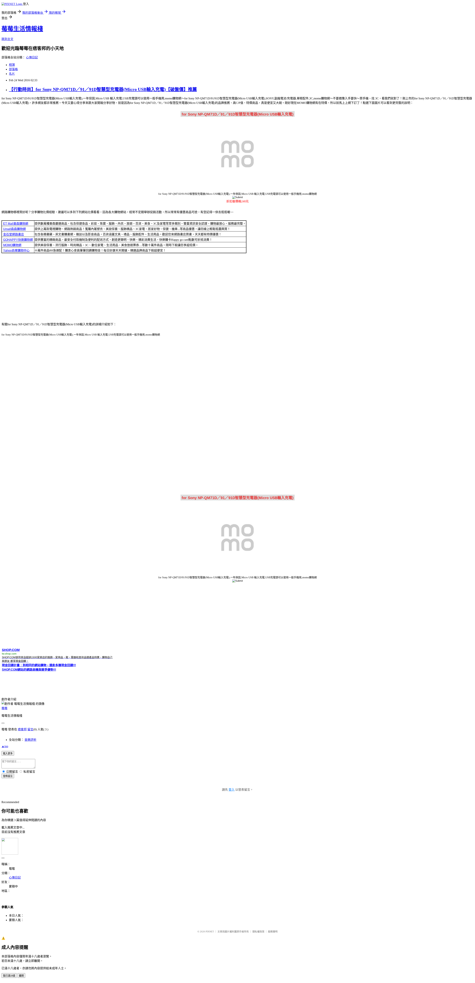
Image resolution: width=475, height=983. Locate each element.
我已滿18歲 (9, 975)
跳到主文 (7, 39)
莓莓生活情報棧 (22, 28)
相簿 (12, 64)
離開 (21, 975)
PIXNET (210, 931)
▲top (4, 746)
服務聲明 (273, 931)
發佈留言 (8, 776)
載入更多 (8, 753)
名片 (12, 73)
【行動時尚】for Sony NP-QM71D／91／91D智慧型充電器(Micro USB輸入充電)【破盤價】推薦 (103, 89)
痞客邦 (22, 729)
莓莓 (4, 708)
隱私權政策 (258, 931)
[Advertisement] (237, 289)
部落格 (13, 69)
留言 (30, 729)
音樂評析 (30, 739)
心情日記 (32, 57)
